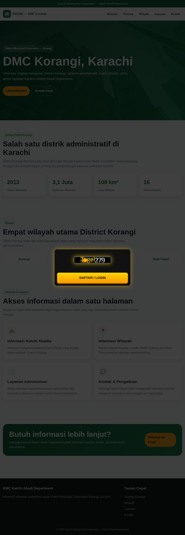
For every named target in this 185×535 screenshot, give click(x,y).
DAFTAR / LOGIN (92, 278)
